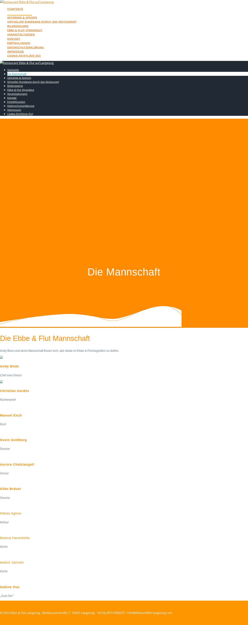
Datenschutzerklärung (25, 47)
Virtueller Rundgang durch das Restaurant (42, 21)
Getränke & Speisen (22, 17)
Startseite (15, 9)
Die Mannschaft (19, 13)
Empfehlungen (18, 43)
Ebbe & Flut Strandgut (24, 30)
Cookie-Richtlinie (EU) (24, 55)
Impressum (15, 51)
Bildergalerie (18, 26)
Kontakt (13, 39)
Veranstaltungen (21, 34)
